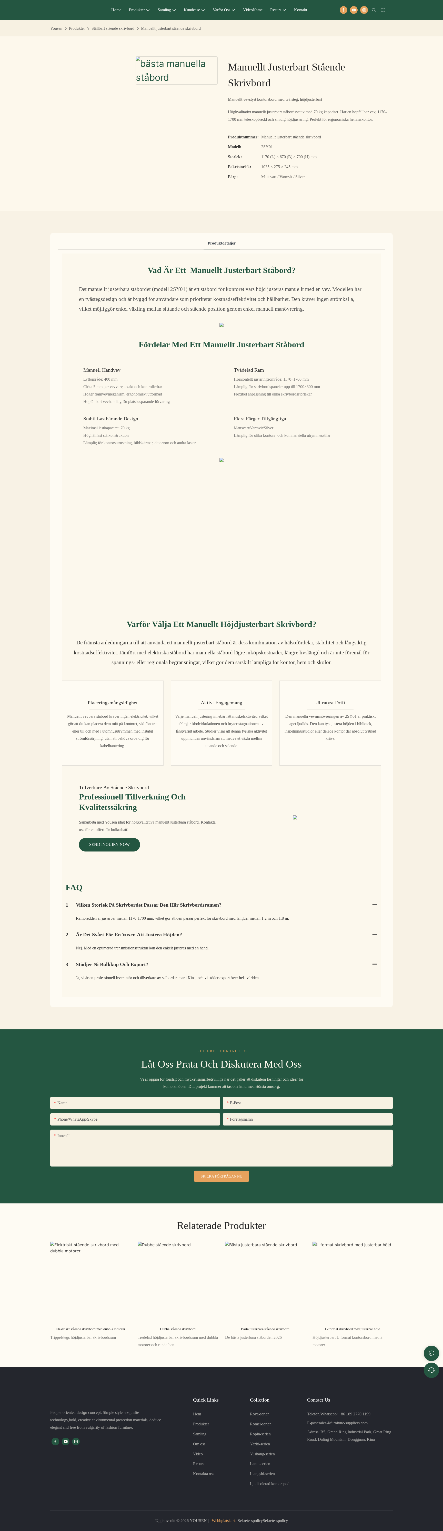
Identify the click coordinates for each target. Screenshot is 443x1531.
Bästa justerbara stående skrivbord (265, 1329)
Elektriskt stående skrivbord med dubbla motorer (90, 1329)
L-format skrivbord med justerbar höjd (352, 1329)
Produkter (77, 28)
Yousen (56, 28)
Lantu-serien (260, 1463)
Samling (199, 1434)
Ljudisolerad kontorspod (269, 1483)
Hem (197, 1414)
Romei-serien (260, 1424)
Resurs (198, 1463)
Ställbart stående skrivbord (113, 28)
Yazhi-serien (260, 1444)
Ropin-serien (260, 1434)
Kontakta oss (203, 1473)
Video (198, 1454)
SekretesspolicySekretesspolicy (262, 1520)
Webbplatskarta (224, 1520)
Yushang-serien (262, 1454)
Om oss (199, 1444)
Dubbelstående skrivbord (178, 1329)
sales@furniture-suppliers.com (343, 1423)
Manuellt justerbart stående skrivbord (171, 28)
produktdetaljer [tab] (222, 243)
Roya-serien (259, 1414)
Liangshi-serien (262, 1473)
